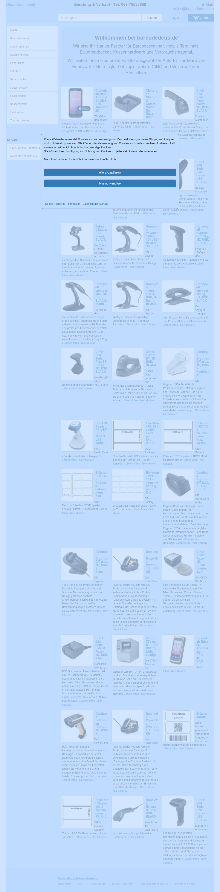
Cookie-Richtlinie (55, 203)
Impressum (73, 203)
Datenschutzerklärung (95, 203)
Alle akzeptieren (110, 172)
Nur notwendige (110, 183)
